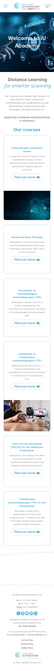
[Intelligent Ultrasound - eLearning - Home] (27, 10)
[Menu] (5, 8)
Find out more (24, 177)
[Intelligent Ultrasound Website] (27, 655)
